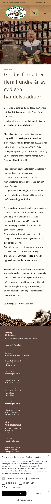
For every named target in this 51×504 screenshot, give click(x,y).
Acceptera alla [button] (14, 493)
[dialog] (25, 478)
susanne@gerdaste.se (13, 374)
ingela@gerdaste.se (12, 441)
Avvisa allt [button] (38, 493)
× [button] (48, 456)
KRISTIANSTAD (18, 2)
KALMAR (10, 2)
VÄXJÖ (13, 2)
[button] (25, 500)
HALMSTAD (23, 2)
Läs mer (29, 473)
